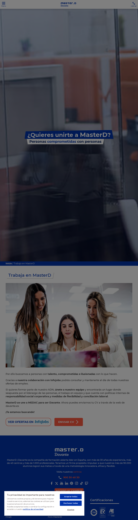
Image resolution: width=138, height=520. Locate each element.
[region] (44, 503)
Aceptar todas (70, 496)
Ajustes (70, 510)
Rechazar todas (70, 503)
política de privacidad (33, 509)
